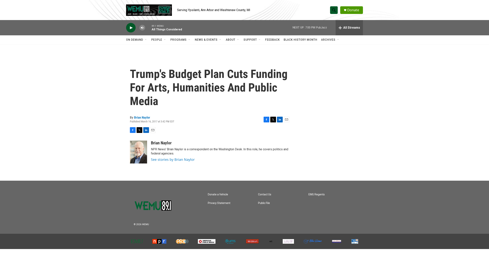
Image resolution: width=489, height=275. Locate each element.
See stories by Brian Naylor (173, 159)
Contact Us (264, 194)
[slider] (148, 28)
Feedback (272, 39)
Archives (328, 39)
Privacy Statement (219, 203)
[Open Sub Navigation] (145, 39)
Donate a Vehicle (218, 194)
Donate (353, 10)
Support (250, 39)
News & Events (206, 39)
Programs (178, 39)
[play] (131, 28)
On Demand (134, 39)
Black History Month (300, 39)
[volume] (142, 27)
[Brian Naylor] (138, 152)
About (230, 39)
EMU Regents (316, 194)
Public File (264, 203)
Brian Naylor (142, 117)
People (156, 39)
